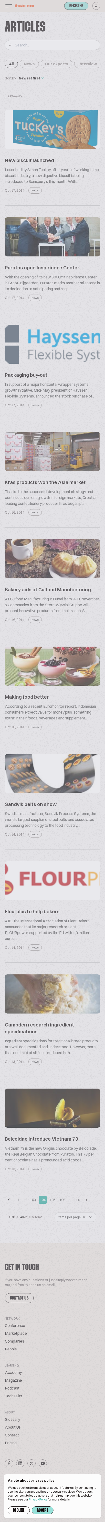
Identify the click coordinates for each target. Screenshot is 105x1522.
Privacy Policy (38, 1499)
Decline (19, 1510)
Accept (42, 1510)
